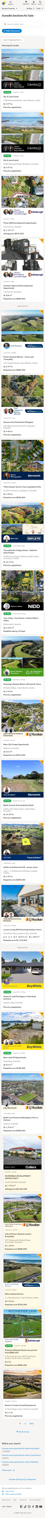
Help (14, 1500)
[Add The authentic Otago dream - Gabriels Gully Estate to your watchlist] (41, 505)
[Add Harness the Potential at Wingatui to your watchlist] (41, 377)
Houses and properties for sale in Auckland (20, 1448)
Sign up (33, 4)
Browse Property (8, 8)
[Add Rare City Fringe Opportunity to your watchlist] (41, 702)
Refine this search (13, 31)
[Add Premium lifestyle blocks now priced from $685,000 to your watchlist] (39, 1311)
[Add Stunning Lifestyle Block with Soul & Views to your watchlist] (41, 638)
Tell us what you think (13, 1494)
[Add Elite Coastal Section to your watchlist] (39, 1256)
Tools (38, 8)
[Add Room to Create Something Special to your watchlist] (39, 1372)
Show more (7, 1470)
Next (32, 1423)
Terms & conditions (36, 1500)
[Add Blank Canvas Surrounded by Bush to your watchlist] (41, 762)
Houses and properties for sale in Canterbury (21, 1455)
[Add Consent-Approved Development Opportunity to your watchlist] (41, 241)
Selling (30, 8)
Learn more (9, 1491)
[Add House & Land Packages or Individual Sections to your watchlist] (41, 953)
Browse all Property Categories (22, 1479)
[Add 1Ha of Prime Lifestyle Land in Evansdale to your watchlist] (39, 1196)
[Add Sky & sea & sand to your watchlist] (41, 51)
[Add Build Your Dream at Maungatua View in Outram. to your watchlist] (41, 1075)
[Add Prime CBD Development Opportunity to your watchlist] (41, 178)
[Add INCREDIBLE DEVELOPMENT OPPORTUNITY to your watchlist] (39, 1138)
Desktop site (6, 1500)
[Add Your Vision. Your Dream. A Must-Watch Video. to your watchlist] (41, 572)
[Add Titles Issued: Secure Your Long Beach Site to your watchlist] (41, 442)
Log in (40, 4)
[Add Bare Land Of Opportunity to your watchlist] (41, 1014)
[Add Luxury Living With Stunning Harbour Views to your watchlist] (41, 887)
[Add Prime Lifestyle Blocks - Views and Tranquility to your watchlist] (41, 312)
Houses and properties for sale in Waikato (20, 1462)
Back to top (24, 1431)
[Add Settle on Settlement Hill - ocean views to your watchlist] (41, 825)
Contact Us (23, 1500)
